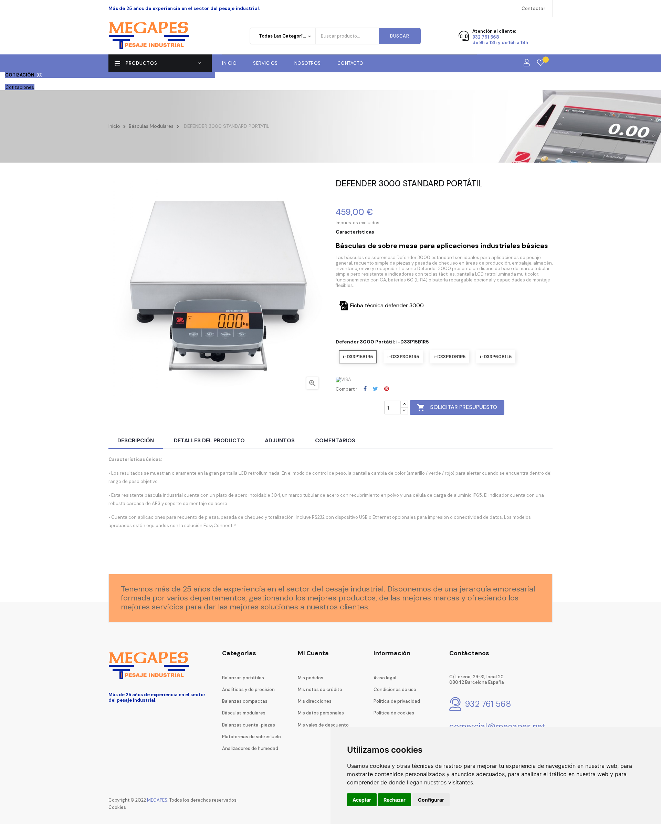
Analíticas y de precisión (248, 689)
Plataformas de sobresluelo (251, 737)
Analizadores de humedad (250, 748)
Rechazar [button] (395, 800)
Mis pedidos (310, 678)
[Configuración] (527, 63)
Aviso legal (385, 678)
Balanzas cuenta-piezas (248, 725)
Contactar (533, 8)
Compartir (365, 388)
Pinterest (386, 388)
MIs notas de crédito (320, 689)
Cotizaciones (20, 87)
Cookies (117, 807)
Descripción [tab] (135, 440)
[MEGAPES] (150, 36)
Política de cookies (394, 713)
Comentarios (335, 440)
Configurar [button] (431, 800)
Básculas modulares (243, 713)
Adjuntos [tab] (280, 440)
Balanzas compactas (244, 701)
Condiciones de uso (395, 689)
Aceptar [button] (362, 800)
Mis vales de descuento (323, 725)
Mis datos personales (321, 713)
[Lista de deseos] (540, 63)
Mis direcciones (315, 701)
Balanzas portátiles (243, 678)
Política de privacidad (397, 701)
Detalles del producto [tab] (209, 440)
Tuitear (375, 388)
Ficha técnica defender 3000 (387, 305)
